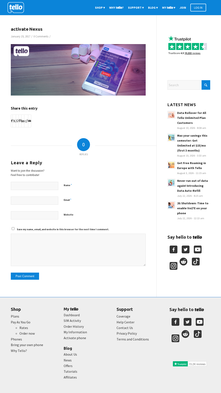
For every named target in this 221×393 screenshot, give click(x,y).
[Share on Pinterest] (20, 121)
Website (68, 214)
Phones (16, 339)
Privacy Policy (127, 333)
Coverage (123, 316)
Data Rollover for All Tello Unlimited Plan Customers (191, 118)
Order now (27, 333)
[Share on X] (14, 121)
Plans (15, 316)
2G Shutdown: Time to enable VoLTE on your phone (192, 208)
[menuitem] (100, 7)
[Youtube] (198, 249)
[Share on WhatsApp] (17, 121)
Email (67, 200)
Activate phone (75, 338)
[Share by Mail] (29, 121)
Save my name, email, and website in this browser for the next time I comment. (63, 229)
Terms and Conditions (133, 339)
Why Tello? (19, 350)
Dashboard (72, 315)
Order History (74, 326)
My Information (75, 332)
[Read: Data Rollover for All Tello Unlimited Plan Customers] (171, 115)
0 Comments (40, 36)
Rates (23, 328)
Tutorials (70, 371)
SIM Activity (72, 320)
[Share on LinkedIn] (22, 121)
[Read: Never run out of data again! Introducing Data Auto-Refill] (171, 183)
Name (68, 185)
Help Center (125, 322)
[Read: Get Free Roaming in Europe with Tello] (171, 165)
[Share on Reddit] (26, 121)
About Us (70, 354)
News (68, 360)
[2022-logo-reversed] (17, 7)
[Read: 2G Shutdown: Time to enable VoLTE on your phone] (171, 205)
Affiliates (70, 377)
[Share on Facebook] (12, 121)
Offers (68, 366)
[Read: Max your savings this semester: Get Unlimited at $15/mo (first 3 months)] (171, 137)
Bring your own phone (27, 345)
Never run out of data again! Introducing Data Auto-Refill (192, 186)
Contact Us (125, 328)
